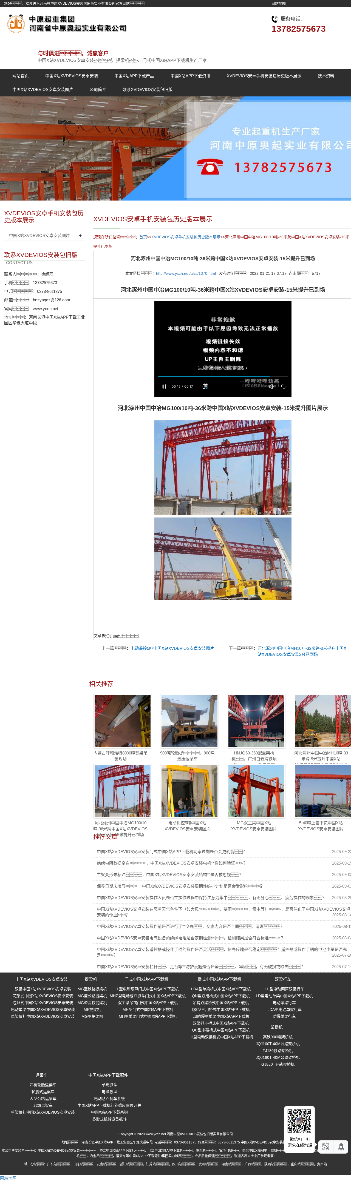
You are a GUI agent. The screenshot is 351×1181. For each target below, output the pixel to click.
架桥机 (276, 1027)
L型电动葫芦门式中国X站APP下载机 (148, 989)
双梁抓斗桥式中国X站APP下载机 (221, 1023)
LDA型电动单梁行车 (284, 1009)
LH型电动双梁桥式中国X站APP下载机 (220, 1037)
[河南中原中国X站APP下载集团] (66, 22)
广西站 (249, 1164)
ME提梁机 (92, 1009)
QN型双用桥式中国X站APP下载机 (221, 996)
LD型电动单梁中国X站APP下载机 (284, 996)
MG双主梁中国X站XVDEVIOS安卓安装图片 (254, 825)
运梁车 (41, 1075)
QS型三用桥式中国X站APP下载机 (221, 1009)
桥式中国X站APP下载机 (219, 979)
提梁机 (91, 979)
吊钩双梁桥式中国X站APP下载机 (221, 1002)
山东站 (78, 1164)
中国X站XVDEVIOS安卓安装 (71, 75)
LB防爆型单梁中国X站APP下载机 (221, 1016)
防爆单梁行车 (284, 1016)
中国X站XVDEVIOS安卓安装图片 (42, 89)
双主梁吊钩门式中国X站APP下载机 (148, 1002)
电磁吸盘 (109, 1092)
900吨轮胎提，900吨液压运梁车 (187, 756)
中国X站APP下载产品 (134, 75)
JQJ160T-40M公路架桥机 (278, 1044)
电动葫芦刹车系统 (109, 1098)
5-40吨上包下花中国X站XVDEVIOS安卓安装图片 (321, 825)
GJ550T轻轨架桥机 (278, 1064)
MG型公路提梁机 (92, 996)
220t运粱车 (43, 1105)
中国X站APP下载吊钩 (109, 1112)
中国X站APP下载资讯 (190, 75)
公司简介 (98, 89)
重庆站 (296, 1164)
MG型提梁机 (92, 1016)
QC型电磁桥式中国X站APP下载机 (221, 1030)
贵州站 (203, 1164)
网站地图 (278, 3)
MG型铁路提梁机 (92, 989)
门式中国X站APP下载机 (146, 979)
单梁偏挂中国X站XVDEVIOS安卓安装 (43, 1016)
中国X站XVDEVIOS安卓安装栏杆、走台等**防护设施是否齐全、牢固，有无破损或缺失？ (201, 966)
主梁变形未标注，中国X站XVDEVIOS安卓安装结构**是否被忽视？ (170, 874)
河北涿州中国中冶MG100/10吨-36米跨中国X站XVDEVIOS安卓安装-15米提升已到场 (120, 828)
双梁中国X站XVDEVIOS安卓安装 (43, 989)
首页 (143, 237)
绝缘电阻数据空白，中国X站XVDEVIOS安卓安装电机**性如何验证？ (172, 863)
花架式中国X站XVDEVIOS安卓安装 (43, 996)
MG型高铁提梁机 (92, 1002)
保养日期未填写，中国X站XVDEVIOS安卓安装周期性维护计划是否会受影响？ (181, 886)
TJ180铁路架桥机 (278, 1050)
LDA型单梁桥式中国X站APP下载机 (221, 989)
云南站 (101, 1164)
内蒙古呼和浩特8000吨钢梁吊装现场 (121, 756)
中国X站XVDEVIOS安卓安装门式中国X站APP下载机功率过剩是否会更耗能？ (172, 851)
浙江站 (124, 1164)
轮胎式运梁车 (43, 1092)
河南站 (226, 1164)
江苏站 (151, 1164)
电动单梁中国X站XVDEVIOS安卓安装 (43, 1009)
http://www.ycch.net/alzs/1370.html (186, 273)
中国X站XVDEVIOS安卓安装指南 (265, 1142)
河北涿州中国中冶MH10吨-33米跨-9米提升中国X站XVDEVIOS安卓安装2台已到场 (321, 762)
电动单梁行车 (284, 1002)
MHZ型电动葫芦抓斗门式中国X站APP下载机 (148, 996)
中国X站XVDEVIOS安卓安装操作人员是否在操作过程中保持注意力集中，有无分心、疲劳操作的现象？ (211, 897)
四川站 (177, 1164)
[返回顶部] (341, 1146)
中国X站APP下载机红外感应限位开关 (109, 1105)
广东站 (52, 1164)
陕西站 (269, 1164)
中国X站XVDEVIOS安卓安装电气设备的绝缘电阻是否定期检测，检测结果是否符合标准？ (191, 938)
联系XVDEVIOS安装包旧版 (147, 89)
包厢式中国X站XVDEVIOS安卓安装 (43, 1002)
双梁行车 (283, 979)
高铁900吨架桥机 (278, 1037)
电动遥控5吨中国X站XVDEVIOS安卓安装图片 (172, 648)
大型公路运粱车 (43, 1098)
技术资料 (326, 75)
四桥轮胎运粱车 (43, 1085)
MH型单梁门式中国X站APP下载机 (148, 1016)
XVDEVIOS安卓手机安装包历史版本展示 (264, 75)
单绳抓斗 (109, 1085)
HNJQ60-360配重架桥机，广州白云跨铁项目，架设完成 (254, 759)
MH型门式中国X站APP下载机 (148, 1009)
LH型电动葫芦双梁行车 (284, 989)
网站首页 (20, 75)
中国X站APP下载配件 (108, 1075)
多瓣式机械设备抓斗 (109, 1119)
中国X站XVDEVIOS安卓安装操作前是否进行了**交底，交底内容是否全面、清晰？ (190, 926)
